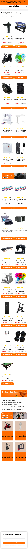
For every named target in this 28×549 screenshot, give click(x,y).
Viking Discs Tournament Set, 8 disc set (20, 69)
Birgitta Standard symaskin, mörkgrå (20, 261)
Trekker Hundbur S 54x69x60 (7, 290)
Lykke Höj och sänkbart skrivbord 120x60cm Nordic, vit (20, 130)
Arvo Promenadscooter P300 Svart (7, 69)
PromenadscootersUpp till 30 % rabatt (7, 435)
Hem (2, 16)
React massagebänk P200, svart (7, 261)
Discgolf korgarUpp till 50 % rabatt (20, 435)
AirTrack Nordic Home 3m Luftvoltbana (20, 200)
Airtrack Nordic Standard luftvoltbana (7, 200)
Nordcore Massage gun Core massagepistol (7, 39)
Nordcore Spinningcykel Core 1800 (20, 319)
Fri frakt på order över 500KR (8, 13)
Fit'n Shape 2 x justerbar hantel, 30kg (21, 348)
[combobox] (14, 10)
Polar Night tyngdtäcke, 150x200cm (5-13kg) (7, 230)
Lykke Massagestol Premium (7, 100)
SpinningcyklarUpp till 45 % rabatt (7, 456)
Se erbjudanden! (14, 4)
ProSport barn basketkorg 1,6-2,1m (7, 348)
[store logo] (14, 6)
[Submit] (26, 10)
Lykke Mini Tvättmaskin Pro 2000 (7, 160)
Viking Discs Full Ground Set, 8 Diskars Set (20, 290)
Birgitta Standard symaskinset (7, 130)
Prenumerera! (14, 542)
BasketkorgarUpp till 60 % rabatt (20, 456)
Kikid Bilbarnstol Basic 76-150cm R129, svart (20, 100)
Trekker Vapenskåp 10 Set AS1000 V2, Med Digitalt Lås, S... (7, 319)
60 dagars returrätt (22, 13)
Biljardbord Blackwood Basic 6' (7, 377)
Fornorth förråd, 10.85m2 (20, 230)
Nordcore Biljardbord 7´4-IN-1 (20, 39)
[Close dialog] (25, 533)
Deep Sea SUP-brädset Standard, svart (20, 160)
